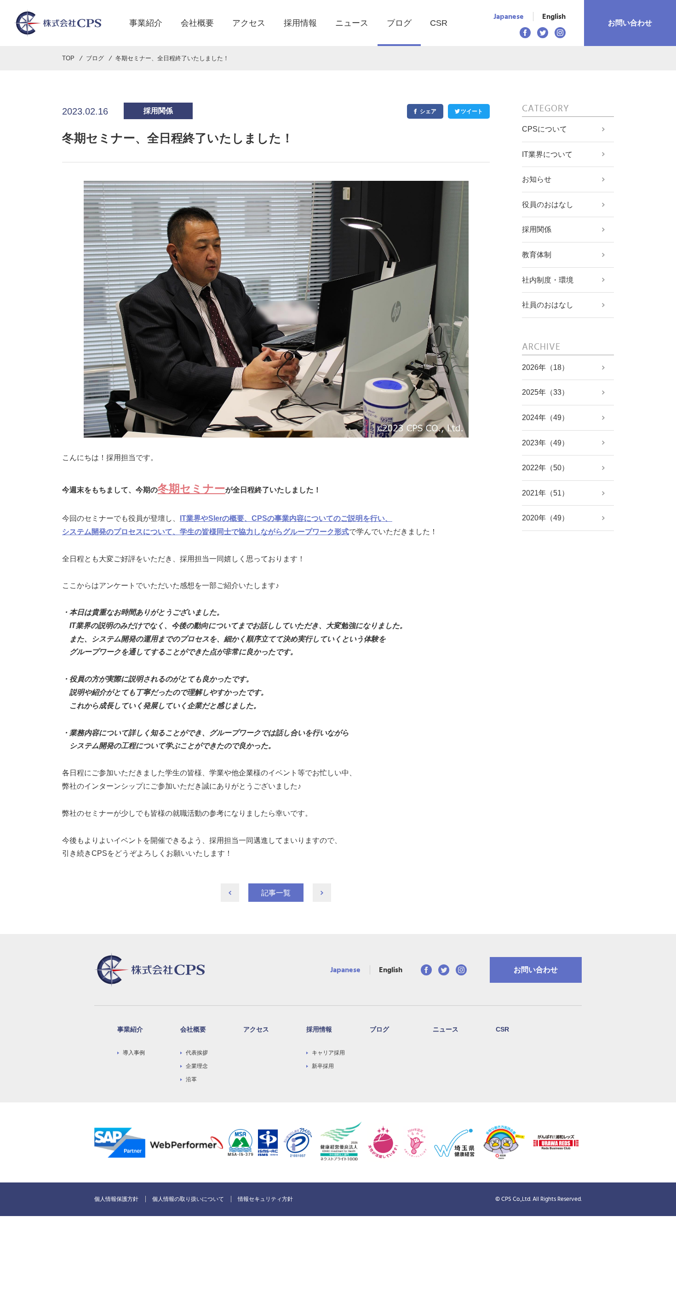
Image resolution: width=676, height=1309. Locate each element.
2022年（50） (545, 468)
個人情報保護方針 (116, 1199)
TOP (68, 58)
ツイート (472, 111)
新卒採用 (323, 1066)
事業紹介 (145, 23)
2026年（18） (545, 367)
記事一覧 (276, 893)
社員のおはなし (547, 305)
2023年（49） (545, 443)
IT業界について (547, 154)
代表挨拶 (197, 1053)
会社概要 (197, 23)
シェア (428, 111)
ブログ (399, 23)
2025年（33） (545, 392)
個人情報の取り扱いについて (188, 1199)
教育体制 (536, 255)
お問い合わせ (630, 23)
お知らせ (536, 179)
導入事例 (134, 1053)
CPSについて (544, 129)
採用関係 (536, 229)
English (554, 16)
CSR (438, 23)
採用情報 (300, 23)
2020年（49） (545, 518)
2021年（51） (545, 493)
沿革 (191, 1079)
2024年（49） (545, 417)
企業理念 (197, 1066)
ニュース (351, 23)
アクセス (248, 23)
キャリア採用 (328, 1053)
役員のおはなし (547, 204)
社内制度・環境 (547, 280)
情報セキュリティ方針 (265, 1199)
